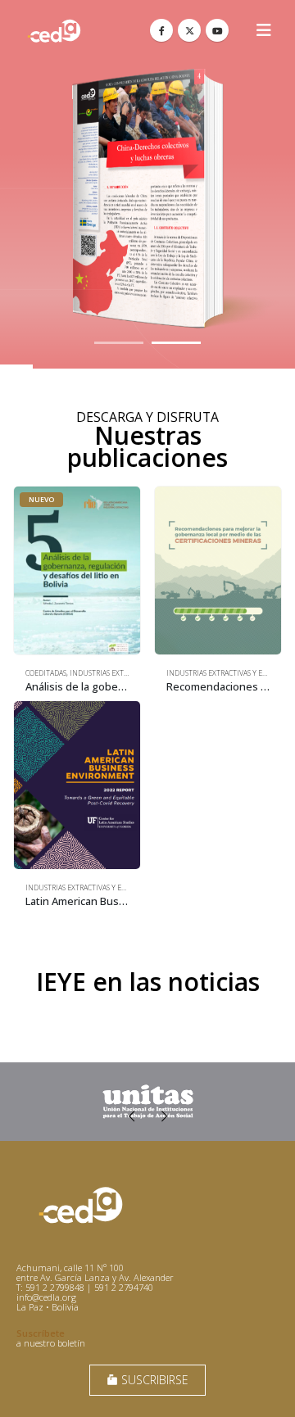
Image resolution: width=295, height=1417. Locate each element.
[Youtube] (217, 30)
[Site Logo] (54, 30)
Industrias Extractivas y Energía (227, 673)
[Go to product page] (218, 570)
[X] (189, 30)
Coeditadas (45, 673)
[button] (264, 30)
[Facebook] (161, 30)
